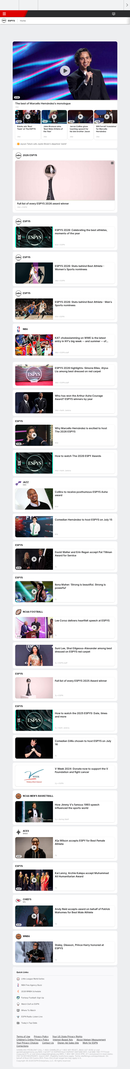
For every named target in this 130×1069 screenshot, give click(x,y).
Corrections (22, 1046)
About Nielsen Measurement (91, 1039)
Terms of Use (23, 1036)
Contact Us (48, 1042)
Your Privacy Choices (27, 1042)
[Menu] (4, 13)
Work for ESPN (90, 1042)
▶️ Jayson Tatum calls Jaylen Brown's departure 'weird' (42, 144)
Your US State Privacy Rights (67, 1036)
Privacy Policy (41, 1036)
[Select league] (10, 5)
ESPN (17, 13)
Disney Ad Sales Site (68, 1042)
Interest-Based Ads (63, 1039)
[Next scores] (127, 5)
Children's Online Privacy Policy (32, 1039)
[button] (119, 13)
